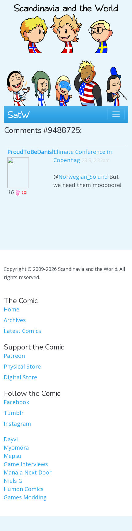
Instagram (17, 423)
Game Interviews (26, 464)
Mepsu (12, 455)
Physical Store (22, 366)
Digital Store (20, 377)
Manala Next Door (28, 472)
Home (11, 309)
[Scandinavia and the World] (66, 25)
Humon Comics (24, 489)
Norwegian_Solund (83, 176)
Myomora (16, 447)
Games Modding (25, 497)
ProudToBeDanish (31, 151)
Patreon (14, 355)
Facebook (16, 402)
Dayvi (11, 439)
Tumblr (14, 412)
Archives (15, 320)
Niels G (13, 480)
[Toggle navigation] (116, 114)
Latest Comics (22, 330)
